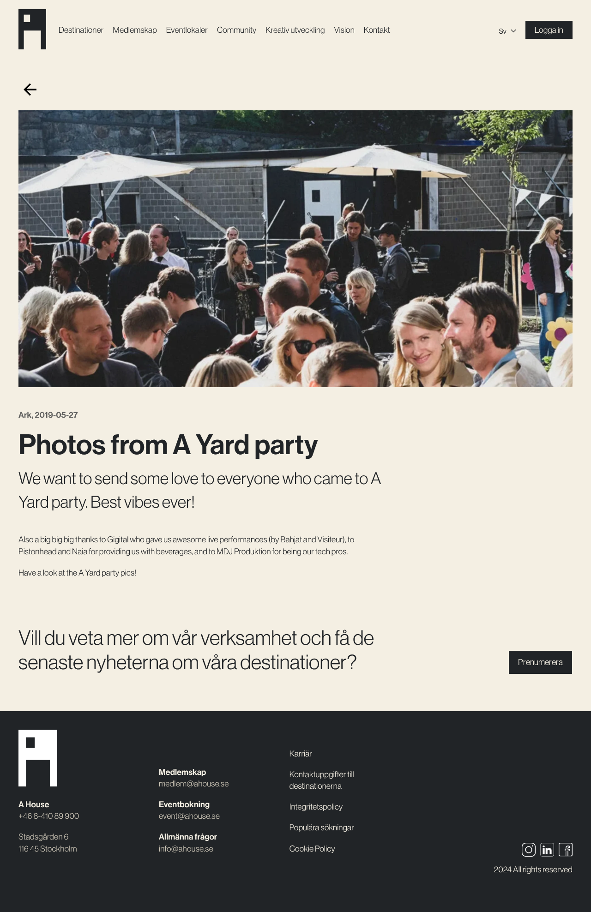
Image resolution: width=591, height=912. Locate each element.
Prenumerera (540, 662)
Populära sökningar (321, 827)
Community (236, 29)
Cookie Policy (312, 848)
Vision (344, 29)
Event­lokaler (187, 29)
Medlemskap (135, 29)
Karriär (300, 753)
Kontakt (377, 29)
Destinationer (81, 29)
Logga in (549, 29)
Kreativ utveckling (295, 29)
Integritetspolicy (316, 806)
